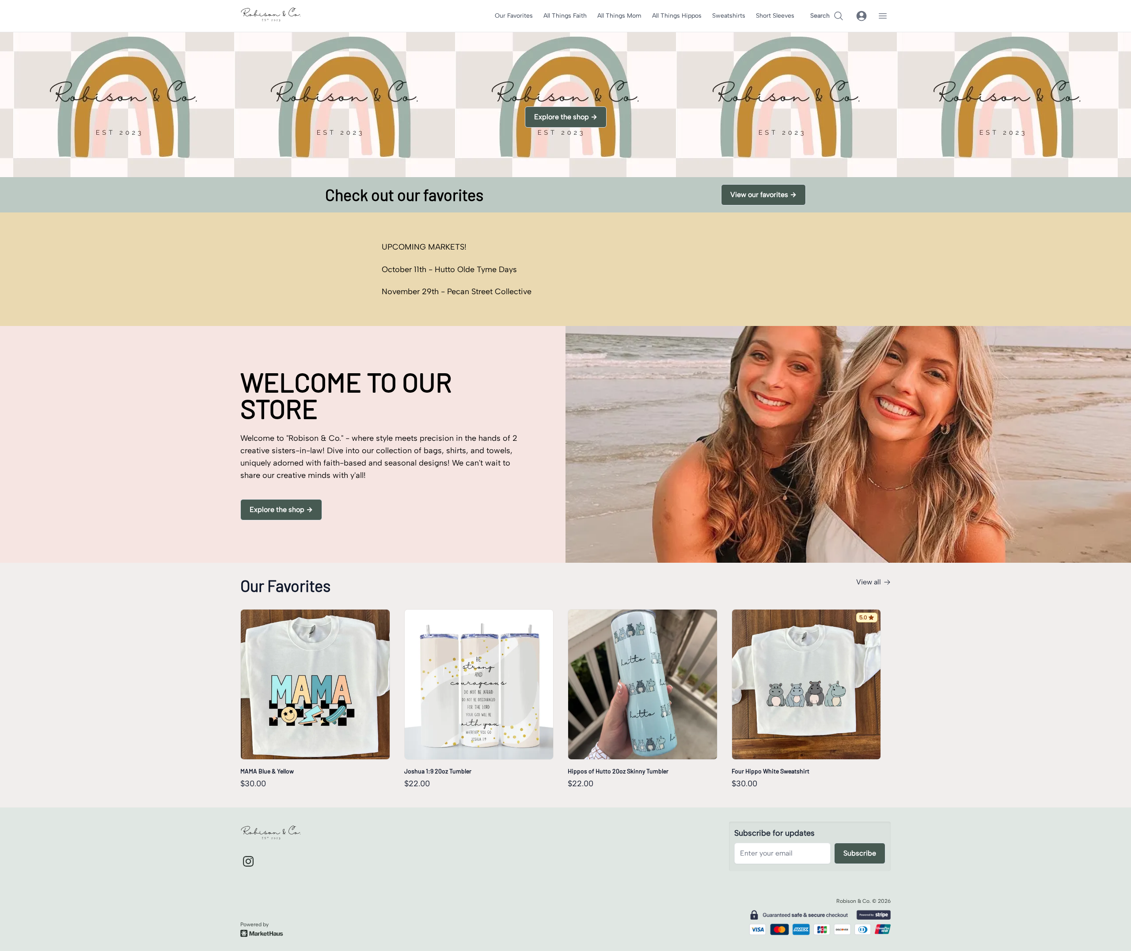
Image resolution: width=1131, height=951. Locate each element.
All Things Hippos (677, 15)
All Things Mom (619, 15)
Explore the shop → (565, 117)
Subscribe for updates (774, 833)
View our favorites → (763, 194)
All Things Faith (565, 15)
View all (868, 582)
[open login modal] (861, 16)
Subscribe (859, 853)
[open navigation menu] (883, 16)
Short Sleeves (775, 15)
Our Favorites (514, 15)
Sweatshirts (728, 15)
